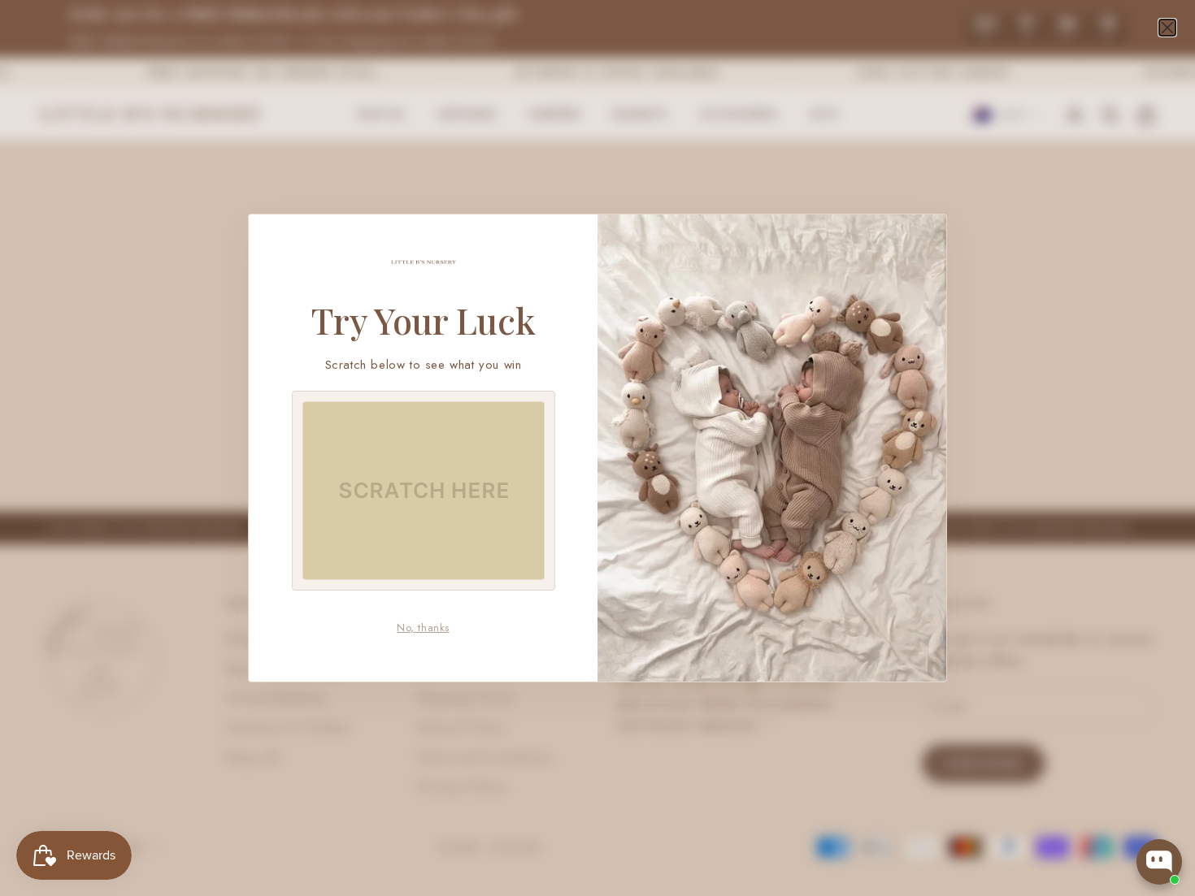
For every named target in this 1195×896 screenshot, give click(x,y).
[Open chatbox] (1159, 862)
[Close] (1167, 27)
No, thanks (423, 627)
